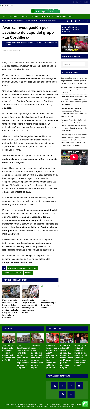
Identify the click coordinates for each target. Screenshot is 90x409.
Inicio (4, 16)
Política (35, 16)
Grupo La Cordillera (12, 273)
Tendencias (46, 16)
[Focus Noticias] (6, 5)
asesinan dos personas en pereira (22, 268)
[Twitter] (80, 21)
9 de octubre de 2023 (12, 51)
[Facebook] (71, 21)
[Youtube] (67, 21)
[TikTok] (84, 21)
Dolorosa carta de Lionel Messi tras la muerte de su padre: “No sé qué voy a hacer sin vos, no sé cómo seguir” (81, 355)
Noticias (25, 16)
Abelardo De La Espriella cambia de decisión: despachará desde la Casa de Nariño (74, 89)
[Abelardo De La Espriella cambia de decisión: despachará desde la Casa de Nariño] (8, 338)
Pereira (28, 273)
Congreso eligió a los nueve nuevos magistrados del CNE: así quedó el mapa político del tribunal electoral (74, 80)
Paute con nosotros (64, 16)
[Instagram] (76, 21)
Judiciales (14, 16)
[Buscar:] (74, 64)
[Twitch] (88, 21)
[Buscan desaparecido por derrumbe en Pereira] (49, 291)
